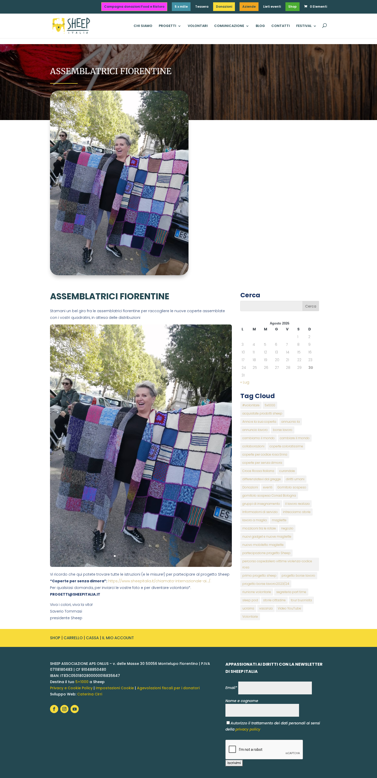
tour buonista (301, 600)
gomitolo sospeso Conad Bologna (269, 495)
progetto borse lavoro (298, 575)
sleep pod (250, 600)
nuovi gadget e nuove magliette (266, 536)
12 (163, 556)
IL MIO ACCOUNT (118, 638)
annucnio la (290, 421)
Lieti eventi (272, 7)
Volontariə (250, 616)
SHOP (55, 638)
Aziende (249, 6)
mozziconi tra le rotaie (259, 528)
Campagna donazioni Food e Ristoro (134, 6)
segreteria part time (291, 592)
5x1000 (270, 405)
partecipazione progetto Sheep (266, 553)
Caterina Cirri (89, 694)
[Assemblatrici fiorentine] (141, 565)
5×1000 (81, 681)
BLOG (260, 26)
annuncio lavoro (255, 430)
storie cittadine (274, 600)
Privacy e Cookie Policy (71, 688)
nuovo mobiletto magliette (263, 545)
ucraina (248, 608)
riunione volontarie (256, 592)
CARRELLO (73, 638)
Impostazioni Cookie (115, 688)
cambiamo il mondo (258, 438)
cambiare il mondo (295, 438)
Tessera (202, 7)
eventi (267, 487)
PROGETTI (167, 26)
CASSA (92, 638)
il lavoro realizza (297, 503)
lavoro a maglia (254, 520)
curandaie (287, 471)
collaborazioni (253, 446)
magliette (279, 520)
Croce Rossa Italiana (258, 471)
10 (154, 556)
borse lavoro (282, 430)
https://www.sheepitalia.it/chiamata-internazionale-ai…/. (159, 581)
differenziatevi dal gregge (261, 479)
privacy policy (247, 729)
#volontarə (251, 405)
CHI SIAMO (143, 26)
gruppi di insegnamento (261, 503)
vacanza (266, 608)
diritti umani (295, 479)
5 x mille (181, 6)
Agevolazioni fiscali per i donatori (168, 688)
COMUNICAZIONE (229, 26)
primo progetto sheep (259, 575)
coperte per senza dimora (262, 462)
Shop (292, 6)
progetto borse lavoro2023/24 (265, 584)
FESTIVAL (304, 26)
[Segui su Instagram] (64, 709)
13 (167, 556)
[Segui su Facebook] (54, 709)
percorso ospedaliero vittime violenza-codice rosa (277, 564)
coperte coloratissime (286, 446)
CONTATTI (280, 26)
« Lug (244, 382)
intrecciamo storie (297, 512)
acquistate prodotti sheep (262, 413)
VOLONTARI (198, 26)
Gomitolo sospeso (291, 487)
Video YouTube (289, 608)
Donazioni (224, 6)
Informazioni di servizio (260, 512)
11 (158, 556)
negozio (287, 528)
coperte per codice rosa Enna (264, 454)
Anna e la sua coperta (259, 421)
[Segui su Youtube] (75, 709)
